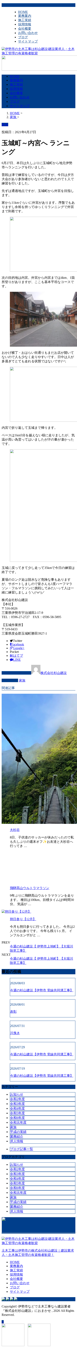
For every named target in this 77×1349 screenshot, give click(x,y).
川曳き (15, 1033)
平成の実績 (18, 1131)
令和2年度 (17, 1099)
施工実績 (24, 20)
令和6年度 (17, 1117)
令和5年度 (17, 1113)
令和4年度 (17, 1108)
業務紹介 (16, 1136)
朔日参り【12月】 (23, 919)
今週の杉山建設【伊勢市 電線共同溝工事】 (41, 990)
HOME (23, 12)
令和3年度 (17, 1103)
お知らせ (16, 1094)
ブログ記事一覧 (21, 1149)
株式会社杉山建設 (53, 673)
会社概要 (24, 28)
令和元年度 (18, 1122)
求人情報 (16, 1141)
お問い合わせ (28, 33)
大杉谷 (15, 830)
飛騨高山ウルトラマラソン (29, 888)
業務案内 (24, 15)
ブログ (23, 37)
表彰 (13, 1011)
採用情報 (24, 24)
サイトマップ (28, 41)
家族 (22, 680)
